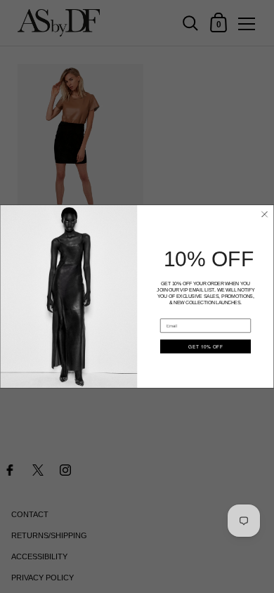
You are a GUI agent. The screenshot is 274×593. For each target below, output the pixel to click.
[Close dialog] (265, 214)
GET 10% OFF (205, 347)
